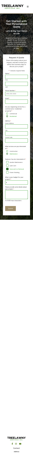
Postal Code (8, 137)
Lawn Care (13, 166)
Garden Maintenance (16, 162)
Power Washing (14, 172)
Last (6, 87)
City (6, 130)
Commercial (13, 114)
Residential (13, 116)
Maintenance (14, 154)
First (6, 80)
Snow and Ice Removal (17, 169)
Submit (10, 208)
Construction (14, 151)
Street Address (9, 123)
